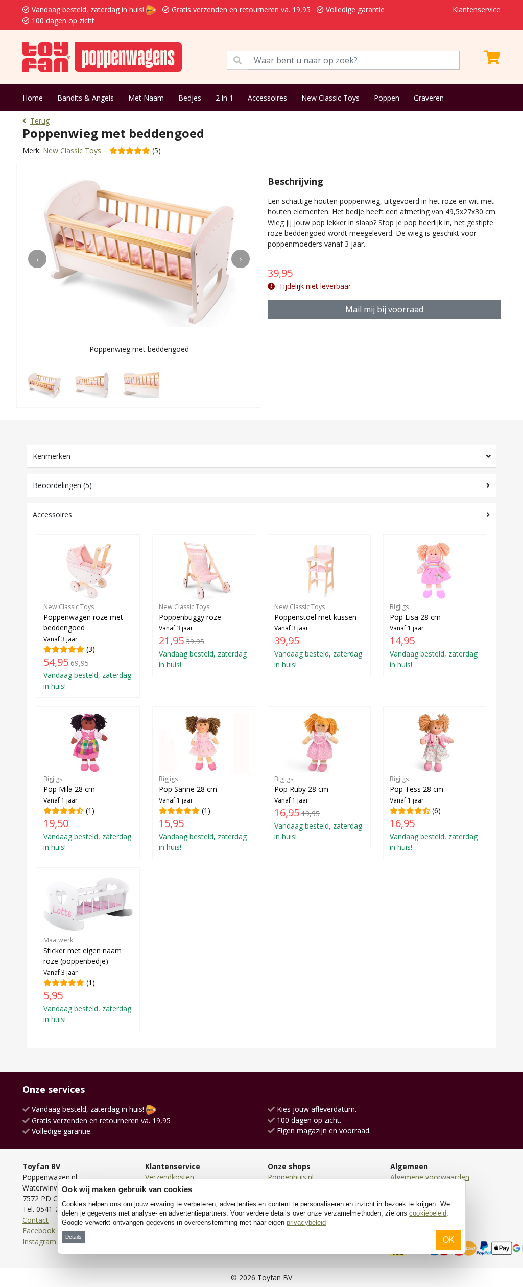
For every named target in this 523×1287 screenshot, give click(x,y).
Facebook (38, 1230)
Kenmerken (51, 456)
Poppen (386, 98)
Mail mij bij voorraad (384, 309)
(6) (434, 813)
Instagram (39, 1241)
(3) (87, 646)
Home (32, 98)
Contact (35, 1220)
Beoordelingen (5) (62, 485)
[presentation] (37, 259)
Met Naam (146, 98)
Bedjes (189, 98)
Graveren (429, 98)
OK (449, 1239)
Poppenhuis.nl (291, 1177)
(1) (87, 813)
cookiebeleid (427, 1213)
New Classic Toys (330, 98)
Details (73, 1237)
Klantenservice (477, 9)
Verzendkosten (169, 1177)
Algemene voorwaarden (429, 1177)
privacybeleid (306, 1222)
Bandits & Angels (85, 98)
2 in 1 (224, 98)
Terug (40, 121)
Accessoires (267, 98)
